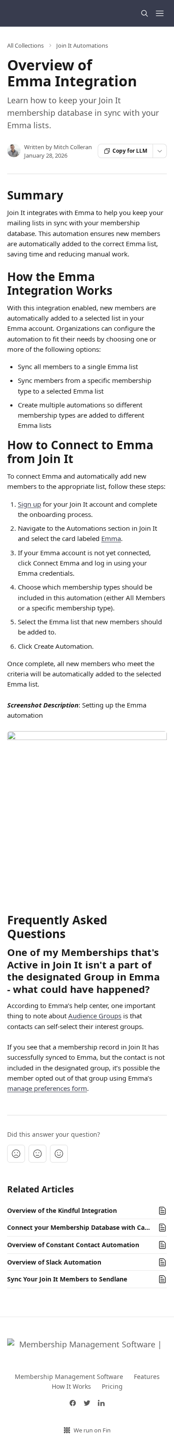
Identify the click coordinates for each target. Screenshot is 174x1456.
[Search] (144, 13)
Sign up (29, 504)
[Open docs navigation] (160, 13)
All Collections (25, 45)
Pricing (112, 1386)
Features (147, 1376)
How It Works (71, 1386)
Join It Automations (82, 45)
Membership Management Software (69, 1376)
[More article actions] (160, 151)
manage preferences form (47, 1088)
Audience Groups (94, 1015)
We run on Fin (92, 1430)
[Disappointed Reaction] (16, 1154)
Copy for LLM (129, 151)
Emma (111, 538)
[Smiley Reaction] (59, 1154)
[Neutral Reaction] (37, 1154)
